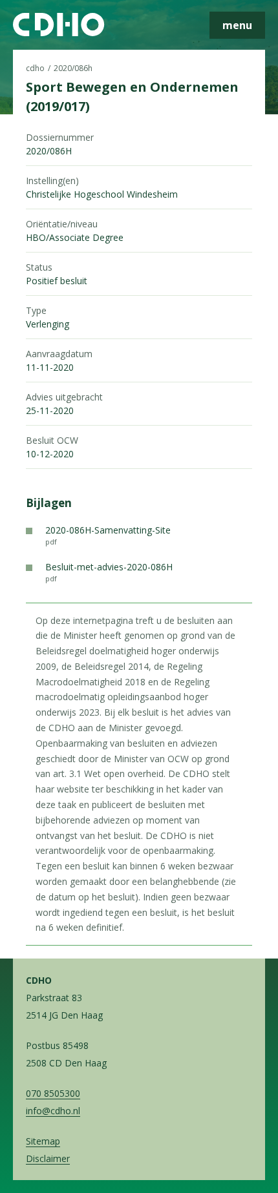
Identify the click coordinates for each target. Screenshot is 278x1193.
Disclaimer (48, 1158)
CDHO (35, 68)
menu (237, 25)
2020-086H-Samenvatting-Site (108, 535)
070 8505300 (53, 1093)
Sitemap (43, 1141)
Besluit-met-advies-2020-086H (109, 572)
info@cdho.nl (53, 1111)
